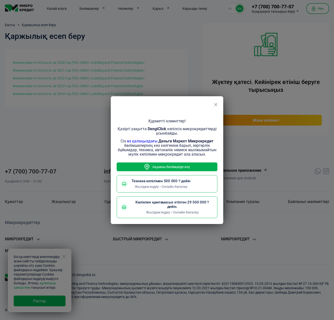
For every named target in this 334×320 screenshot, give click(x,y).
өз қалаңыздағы (142, 141)
